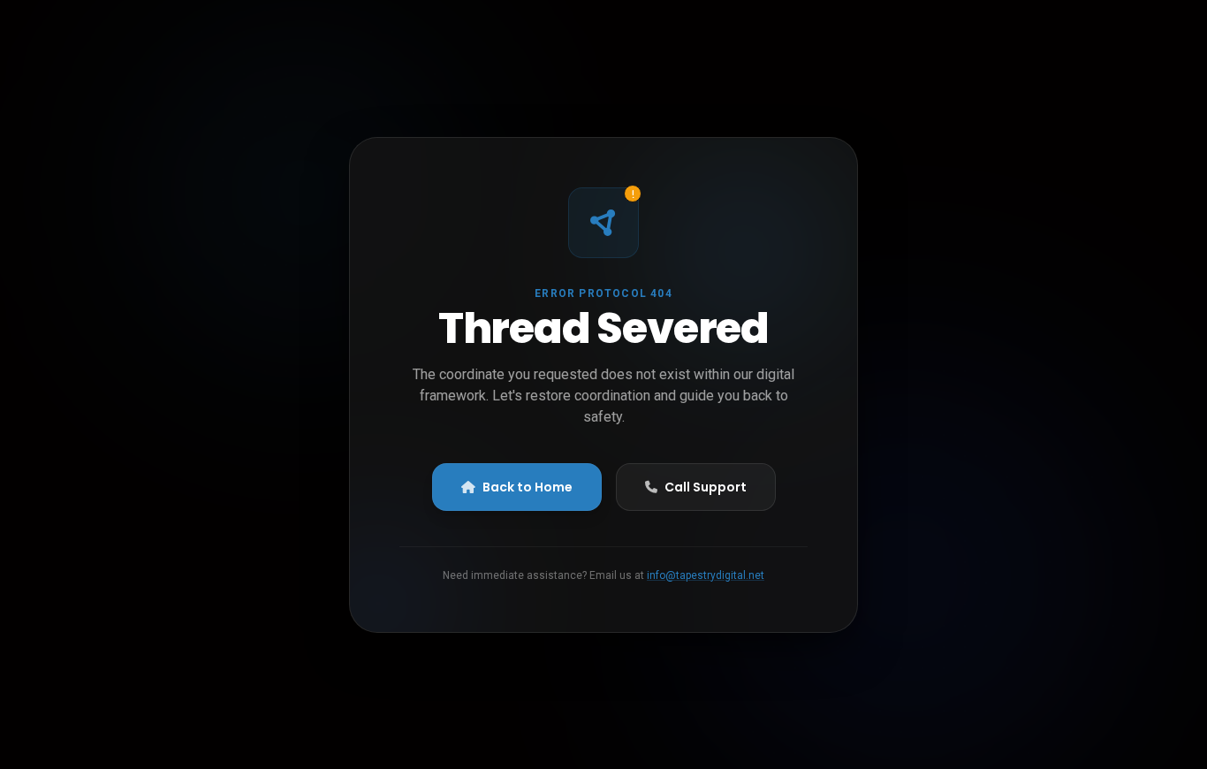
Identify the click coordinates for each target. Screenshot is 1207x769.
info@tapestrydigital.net (705, 575)
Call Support (705, 487)
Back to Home (527, 487)
